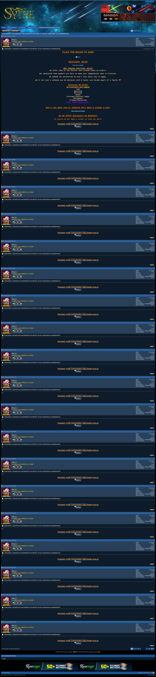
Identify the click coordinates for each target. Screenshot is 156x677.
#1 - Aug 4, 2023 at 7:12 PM (9, 36)
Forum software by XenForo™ (12, 675)
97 (149, 30)
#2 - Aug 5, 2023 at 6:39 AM (9, 132)
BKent (14, 40)
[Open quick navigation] (154, 27)
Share (152, 129)
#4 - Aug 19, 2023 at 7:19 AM (9, 186)
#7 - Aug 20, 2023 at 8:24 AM (9, 268)
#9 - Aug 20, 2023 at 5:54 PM (9, 322)
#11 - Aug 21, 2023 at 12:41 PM (9, 377)
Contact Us (140, 672)
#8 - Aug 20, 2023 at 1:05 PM (9, 295)
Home (148, 672)
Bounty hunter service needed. (64, 652)
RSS (153, 672)
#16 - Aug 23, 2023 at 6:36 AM (9, 513)
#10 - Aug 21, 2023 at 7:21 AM (9, 349)
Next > (152, 30)
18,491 (152, 39)
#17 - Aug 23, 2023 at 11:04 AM (9, 540)
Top (151, 672)
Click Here (152, 43)
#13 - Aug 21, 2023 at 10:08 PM (9, 431)
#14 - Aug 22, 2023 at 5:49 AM (9, 458)
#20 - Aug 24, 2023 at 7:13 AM (9, 622)
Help (145, 672)
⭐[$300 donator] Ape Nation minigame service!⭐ (86, 652)
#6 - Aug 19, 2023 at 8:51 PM (9, 241)
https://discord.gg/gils (78, 65)
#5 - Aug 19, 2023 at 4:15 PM (9, 214)
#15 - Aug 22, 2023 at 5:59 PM (9, 486)
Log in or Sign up (149, 1)
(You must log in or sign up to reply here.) (11, 648)
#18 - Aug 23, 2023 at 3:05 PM (9, 567)
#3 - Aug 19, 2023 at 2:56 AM (9, 159)
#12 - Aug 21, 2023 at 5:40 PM (9, 404)
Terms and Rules (152, 675)
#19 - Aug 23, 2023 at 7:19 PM (9, 594)
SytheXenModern (6, 672)
